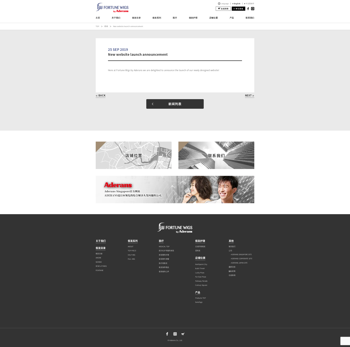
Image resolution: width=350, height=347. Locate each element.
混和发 (197, 251)
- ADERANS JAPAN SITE (239, 263)
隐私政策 (232, 271)
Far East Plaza (200, 277)
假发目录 (136, 18)
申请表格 (239, 8)
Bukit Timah (200, 268)
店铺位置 (213, 18)
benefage (198, 302)
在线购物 (224, 8)
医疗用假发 (163, 263)
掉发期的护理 (164, 255)
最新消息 (232, 267)
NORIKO (99, 262)
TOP (97, 26)
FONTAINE (99, 270)
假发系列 (156, 18)
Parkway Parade (201, 281)
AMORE (98, 258)
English (237, 3)
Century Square (201, 285)
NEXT (249, 95)
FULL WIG (131, 259)
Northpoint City (201, 264)
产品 (232, 18)
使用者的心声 (164, 271)
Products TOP (200, 298)
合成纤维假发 (200, 246)
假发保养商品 (164, 267)
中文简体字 (250, 3)
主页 (98, 18)
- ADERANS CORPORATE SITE (241, 258)
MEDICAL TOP (164, 246)
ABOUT (130, 246)
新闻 (106, 26)
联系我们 (250, 18)
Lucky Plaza (199, 273)
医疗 (175, 18)
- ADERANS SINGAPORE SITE (241, 254)
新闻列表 (175, 103)
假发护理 (193, 18)
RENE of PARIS (101, 266)
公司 (230, 251)
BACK (100, 95)
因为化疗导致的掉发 (166, 251)
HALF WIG (131, 255)
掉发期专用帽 (164, 259)
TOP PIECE (132, 251)
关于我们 (116, 18)
